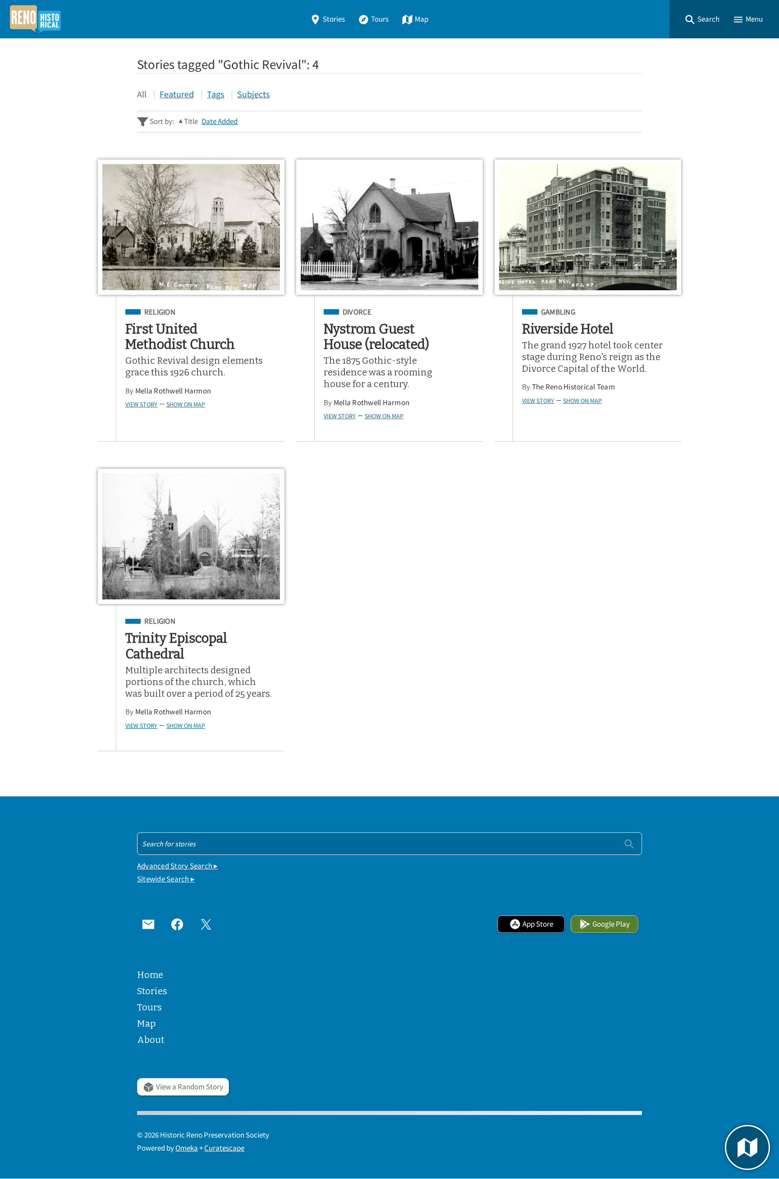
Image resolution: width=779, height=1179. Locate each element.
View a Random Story (189, 1087)
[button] (701, 19)
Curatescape (224, 1148)
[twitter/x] (206, 924)
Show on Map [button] (185, 404)
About (150, 1039)
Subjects (253, 94)
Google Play (611, 924)
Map (421, 19)
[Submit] (629, 843)
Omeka (186, 1148)
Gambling (558, 312)
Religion (159, 312)
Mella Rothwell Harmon (173, 391)
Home (150, 974)
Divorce (357, 312)
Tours (380, 19)
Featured (177, 94)
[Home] (35, 19)
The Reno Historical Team (573, 387)
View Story (141, 404)
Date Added (220, 121)
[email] (148, 924)
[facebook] (177, 924)
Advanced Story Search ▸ (177, 866)
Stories (334, 19)
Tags (215, 94)
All (142, 94)
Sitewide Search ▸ (166, 879)
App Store (537, 924)
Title (191, 121)
